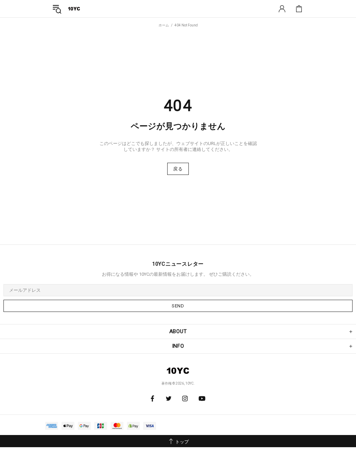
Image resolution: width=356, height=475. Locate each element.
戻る (178, 168)
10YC (74, 8)
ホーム (164, 25)
